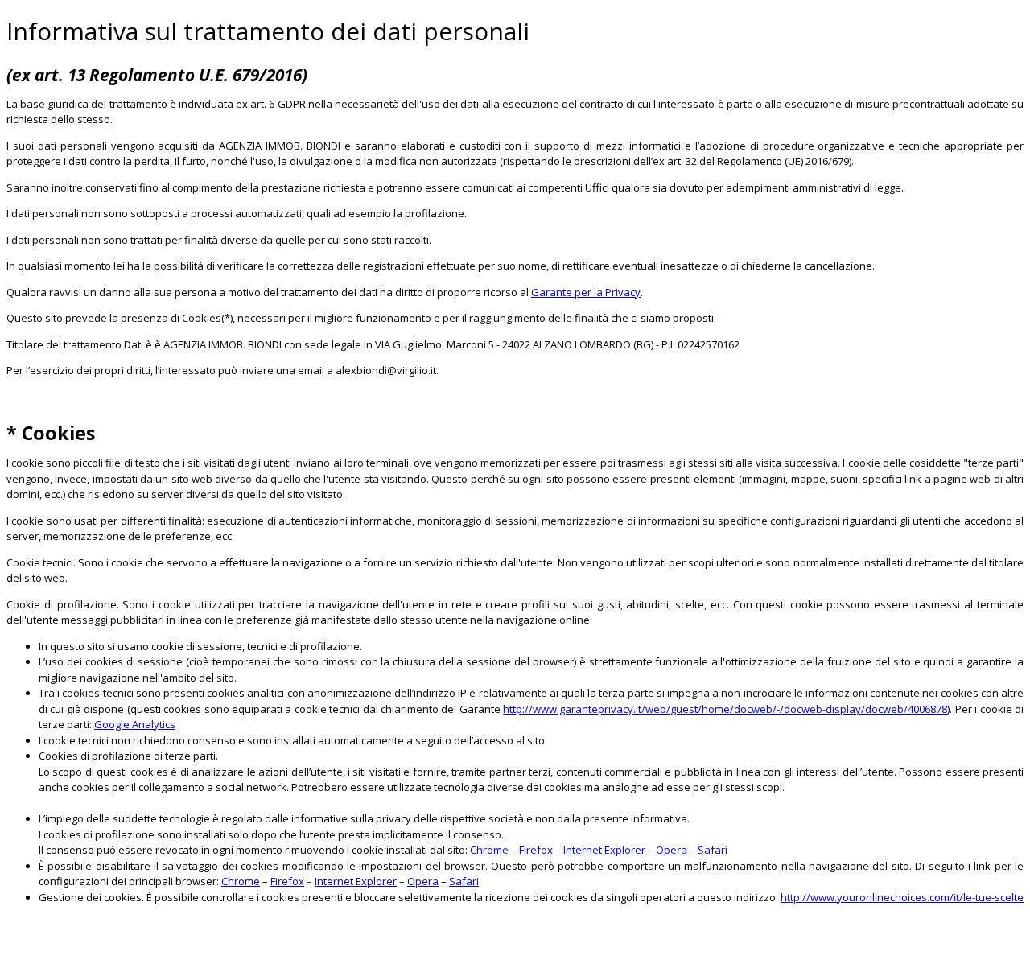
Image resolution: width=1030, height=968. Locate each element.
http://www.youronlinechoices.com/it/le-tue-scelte (902, 897)
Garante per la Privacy (586, 292)
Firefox (536, 849)
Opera (671, 849)
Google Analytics (134, 724)
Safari (712, 849)
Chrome (489, 849)
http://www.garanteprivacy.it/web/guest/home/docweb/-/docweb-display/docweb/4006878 (725, 709)
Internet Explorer (604, 849)
